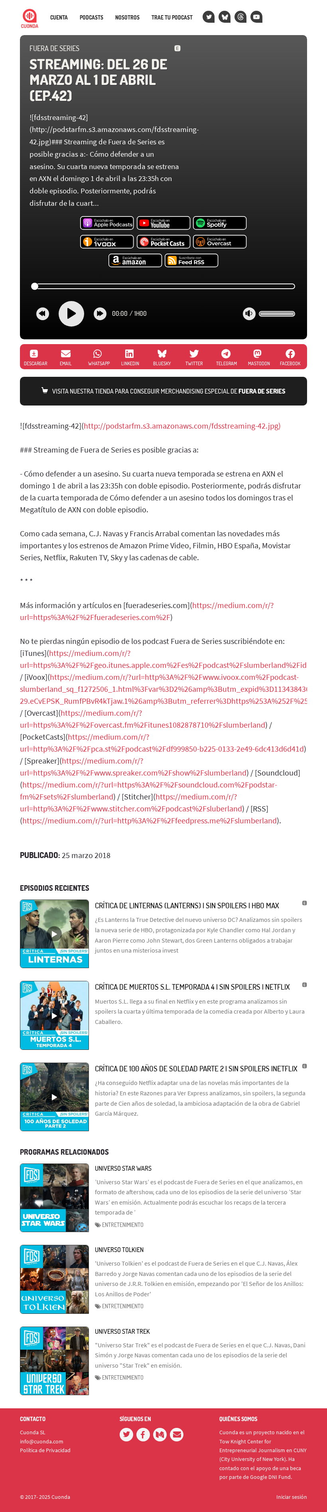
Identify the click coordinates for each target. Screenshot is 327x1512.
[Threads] (240, 17)
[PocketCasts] (164, 242)
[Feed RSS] (192, 261)
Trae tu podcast (172, 17)
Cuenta (59, 17)
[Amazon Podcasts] (135, 261)
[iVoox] (107, 242)
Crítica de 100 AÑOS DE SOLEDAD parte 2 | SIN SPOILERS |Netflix (196, 1068)
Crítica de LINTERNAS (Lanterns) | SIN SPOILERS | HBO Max (187, 905)
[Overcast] (220, 242)
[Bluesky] (224, 17)
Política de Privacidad (45, 1450)
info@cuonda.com (41, 1441)
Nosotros (127, 17)
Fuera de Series (54, 48)
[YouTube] (256, 17)
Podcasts (91, 17)
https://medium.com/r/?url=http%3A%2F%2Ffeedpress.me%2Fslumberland (149, 820)
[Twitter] (209, 17)
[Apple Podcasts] (107, 223)
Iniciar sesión (291, 1496)
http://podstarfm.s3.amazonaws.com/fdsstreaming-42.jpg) (182, 426)
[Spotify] (220, 223)
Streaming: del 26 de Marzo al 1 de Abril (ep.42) (98, 79)
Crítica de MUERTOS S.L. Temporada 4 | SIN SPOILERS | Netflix (192, 987)
